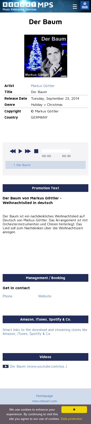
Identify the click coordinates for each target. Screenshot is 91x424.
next (28, 151)
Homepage (44, 396)
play (20, 151)
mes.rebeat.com (44, 401)
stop (36, 151)
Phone (7, 296)
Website (44, 296)
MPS (45, 4)
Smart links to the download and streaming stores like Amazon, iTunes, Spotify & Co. (45, 332)
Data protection (71, 418)
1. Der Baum (21, 165)
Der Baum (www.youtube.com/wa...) (38, 366)
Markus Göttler (43, 86)
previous (13, 151)
